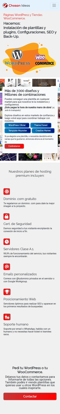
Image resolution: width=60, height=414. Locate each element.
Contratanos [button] (14, 146)
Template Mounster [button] (17, 130)
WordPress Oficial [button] (16, 125)
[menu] (54, 5)
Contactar (30, 396)
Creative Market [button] (43, 130)
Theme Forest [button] (40, 125)
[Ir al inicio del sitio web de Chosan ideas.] (16, 5)
